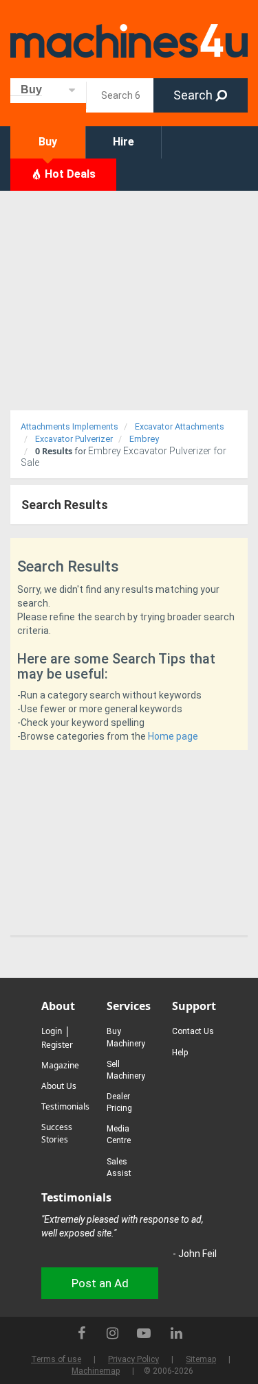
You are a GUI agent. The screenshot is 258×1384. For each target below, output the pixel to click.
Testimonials (65, 1106)
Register (57, 1045)
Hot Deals (69, 173)
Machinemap (96, 1371)
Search (194, 95)
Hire (123, 141)
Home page (173, 736)
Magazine (60, 1065)
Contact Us (193, 1031)
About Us (58, 1086)
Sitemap (201, 1359)
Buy (48, 141)
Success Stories (56, 1133)
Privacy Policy (133, 1359)
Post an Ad (100, 1283)
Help (180, 1052)
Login (51, 1031)
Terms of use (56, 1359)
